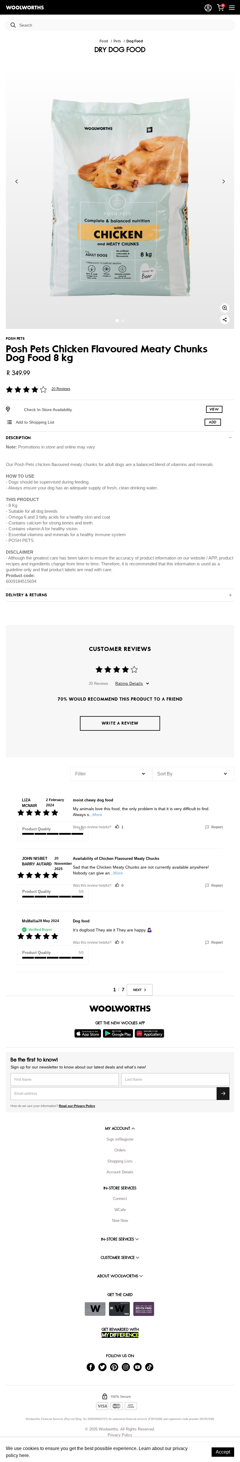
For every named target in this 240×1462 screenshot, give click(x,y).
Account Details (120, 1172)
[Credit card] (119, 1309)
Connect (120, 1198)
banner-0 (117, 320)
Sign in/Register (120, 1139)
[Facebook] (91, 1366)
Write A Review (120, 723)
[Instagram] (126, 1366)
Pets (117, 41)
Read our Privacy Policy (77, 1106)
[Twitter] (102, 1366)
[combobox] (125, 25)
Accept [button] (223, 1451)
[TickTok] (149, 1366)
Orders (120, 1150)
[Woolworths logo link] (25, 8)
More (97, 814)
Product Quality (36, 829)
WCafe (120, 1210)
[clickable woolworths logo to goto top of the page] (120, 1008)
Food (104, 41)
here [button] (24, 1455)
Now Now (120, 1220)
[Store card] (95, 1309)
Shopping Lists (120, 1161)
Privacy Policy (120, 1435)
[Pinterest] (114, 1366)
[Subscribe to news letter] (223, 1093)
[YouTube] (137, 1366)
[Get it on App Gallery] (150, 1033)
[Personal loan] (143, 1309)
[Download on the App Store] (88, 1033)
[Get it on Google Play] (119, 1033)
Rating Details (129, 683)
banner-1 (122, 320)
